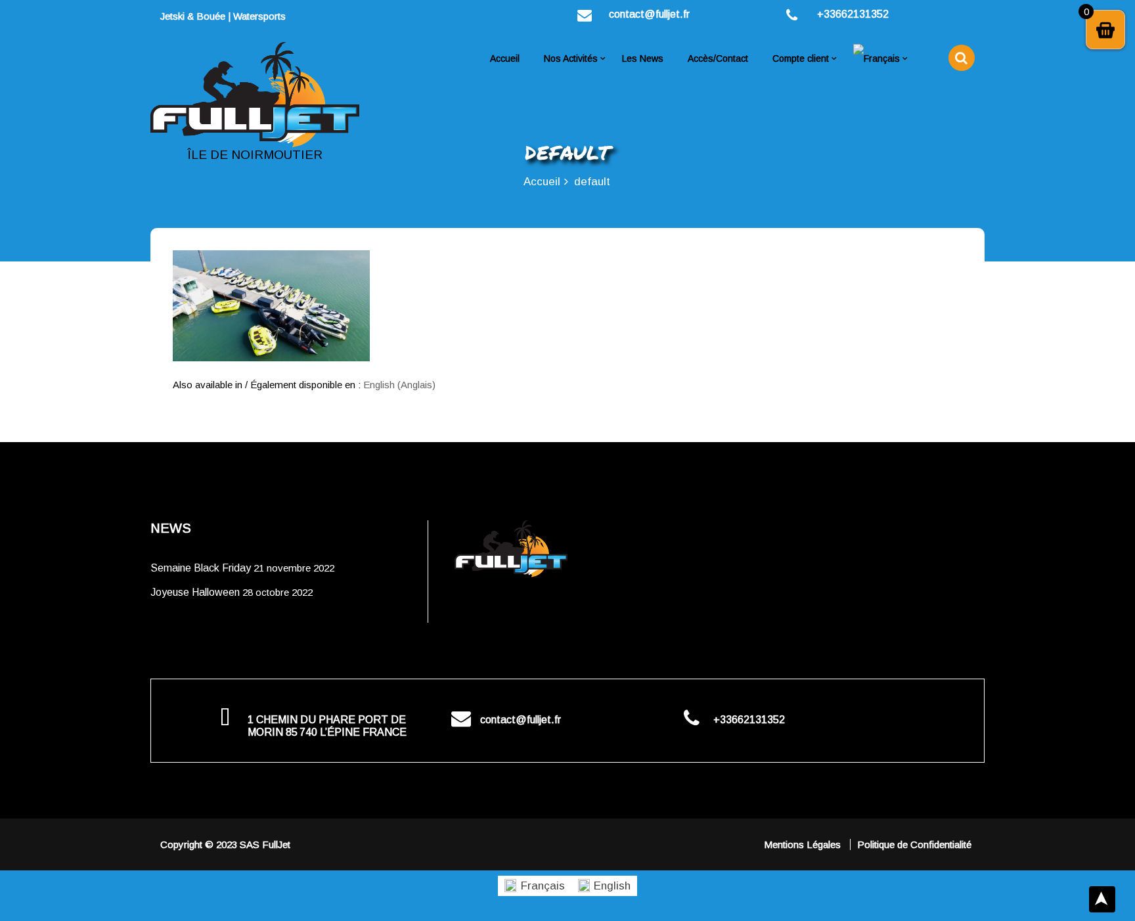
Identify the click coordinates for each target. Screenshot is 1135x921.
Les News (642, 58)
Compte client (800, 58)
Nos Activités (571, 58)
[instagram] (323, 16)
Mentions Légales (803, 844)
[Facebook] (299, 16)
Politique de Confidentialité (914, 844)
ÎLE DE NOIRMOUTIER (255, 155)
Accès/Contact (718, 58)
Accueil (505, 58)
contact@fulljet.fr (649, 14)
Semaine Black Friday (200, 567)
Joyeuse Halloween (195, 592)
